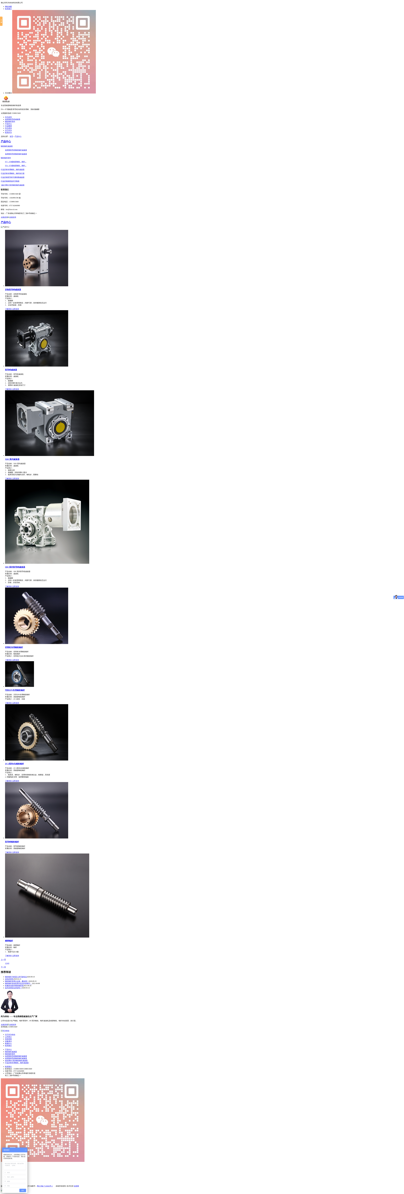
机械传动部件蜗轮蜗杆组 (14, 986)
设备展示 (8, 1041)
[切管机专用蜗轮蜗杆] (36, 643)
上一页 (3, 959)
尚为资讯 (8, 128)
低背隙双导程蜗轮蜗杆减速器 (16, 150)
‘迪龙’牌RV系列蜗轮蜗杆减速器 (12, 185)
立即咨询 (15, 309)
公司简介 (8, 1037)
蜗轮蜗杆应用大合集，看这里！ (17, 981)
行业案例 (8, 126)
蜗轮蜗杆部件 (10, 121)
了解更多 (8, 309)
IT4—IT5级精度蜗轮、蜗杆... (15, 166)
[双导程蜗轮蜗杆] (36, 838)
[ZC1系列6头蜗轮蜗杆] (36, 760)
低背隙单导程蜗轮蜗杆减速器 (16, 154)
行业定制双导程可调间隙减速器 (12, 177)
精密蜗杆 (9, 941)
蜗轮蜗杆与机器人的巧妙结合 (16, 977)
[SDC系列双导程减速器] (47, 563)
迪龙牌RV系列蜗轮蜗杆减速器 (16, 1060)
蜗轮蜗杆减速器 (7, 146)
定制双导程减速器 (13, 289)
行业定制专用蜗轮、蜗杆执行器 (12, 173)
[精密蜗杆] (47, 937)
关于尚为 (8, 130)
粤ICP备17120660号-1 (45, 1186)
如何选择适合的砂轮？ (13, 988)
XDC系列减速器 (12, 459)
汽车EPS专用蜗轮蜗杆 (15, 690)
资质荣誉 (8, 1039)
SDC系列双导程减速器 (15, 567)
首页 (11, 136)
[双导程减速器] (36, 366)
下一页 (3, 967)
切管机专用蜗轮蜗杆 (14, 647)
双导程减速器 (11, 370)
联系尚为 (8, 132)
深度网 (76, 1186)
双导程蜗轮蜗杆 (12, 842)
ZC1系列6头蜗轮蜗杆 (14, 764)
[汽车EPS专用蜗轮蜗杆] (19, 686)
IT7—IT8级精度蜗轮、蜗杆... (15, 162)
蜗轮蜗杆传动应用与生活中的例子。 (18, 983)
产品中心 (8, 124)
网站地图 (8, 6)
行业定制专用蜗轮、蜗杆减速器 (12, 169)
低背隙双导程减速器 (12, 119)
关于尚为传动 (10, 1034)
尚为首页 (8, 117)
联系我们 (8, 9)
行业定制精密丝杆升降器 (10, 181)
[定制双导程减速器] (36, 286)
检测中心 (8, 1043)
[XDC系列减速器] (49, 455)
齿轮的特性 (9, 979)
